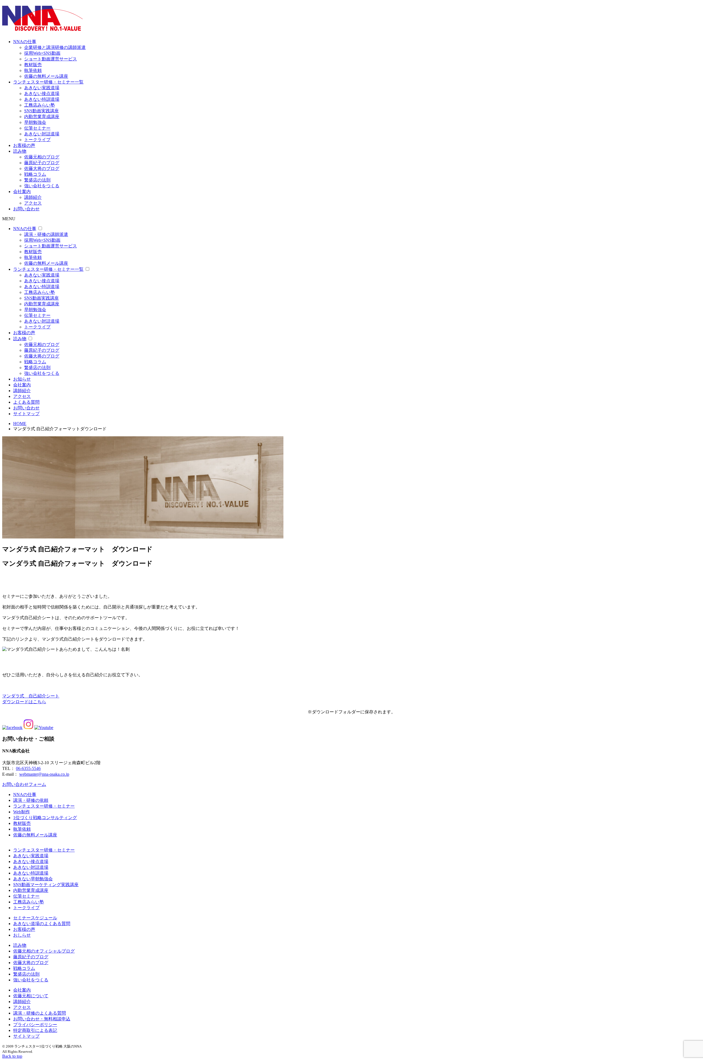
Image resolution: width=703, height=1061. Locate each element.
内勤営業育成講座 (41, 116)
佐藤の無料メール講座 (46, 76)
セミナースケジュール (35, 917)
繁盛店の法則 (37, 180)
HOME (19, 423)
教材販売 (33, 64)
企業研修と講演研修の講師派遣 (55, 47)
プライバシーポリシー (35, 1024)
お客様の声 (24, 145)
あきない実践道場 (41, 87)
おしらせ (22, 935)
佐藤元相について (30, 995)
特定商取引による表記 (35, 1030)
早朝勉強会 (35, 122)
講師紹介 (33, 197)
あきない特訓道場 (41, 99)
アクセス (33, 203)
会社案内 (22, 191)
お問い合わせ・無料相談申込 (41, 1019)
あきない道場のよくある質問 (41, 923)
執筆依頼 (33, 70)
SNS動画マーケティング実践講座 (46, 884)
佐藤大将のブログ (41, 168)
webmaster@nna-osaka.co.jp (44, 774)
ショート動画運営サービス (50, 59)
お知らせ (22, 379)
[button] (351, 699)
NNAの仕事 (24, 41)
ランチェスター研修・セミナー (44, 806)
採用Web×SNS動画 (42, 53)
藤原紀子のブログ (41, 162)
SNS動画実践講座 (41, 110)
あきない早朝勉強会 (33, 878)
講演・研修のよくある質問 (39, 1013)
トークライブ (37, 139)
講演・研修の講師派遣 (46, 234)
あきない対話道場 (41, 134)
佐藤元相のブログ (41, 157)
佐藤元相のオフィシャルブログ (44, 951)
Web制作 (21, 811)
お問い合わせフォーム (24, 784)
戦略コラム (35, 174)
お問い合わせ (26, 208)
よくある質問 (26, 402)
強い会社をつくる (41, 185)
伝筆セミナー (37, 128)
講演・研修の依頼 (30, 800)
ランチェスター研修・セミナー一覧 (48, 82)
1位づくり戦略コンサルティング (45, 817)
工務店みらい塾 (39, 105)
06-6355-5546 (28, 768)
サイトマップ (26, 413)
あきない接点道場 (41, 93)
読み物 (19, 151)
